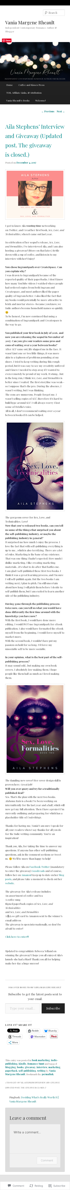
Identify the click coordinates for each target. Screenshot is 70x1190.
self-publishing (27, 1070)
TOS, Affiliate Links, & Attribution (24, 92)
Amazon (26, 875)
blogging (10, 1067)
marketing (54, 1067)
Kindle (22, 1063)
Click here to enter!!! (17, 936)
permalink (47, 1074)
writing (41, 1070)
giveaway (30, 1067)
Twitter (45, 866)
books (20, 1067)
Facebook (35, 866)
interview (42, 1067)
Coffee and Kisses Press (31, 84)
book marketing (41, 1060)
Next (61, 111)
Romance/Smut (35, 1063)
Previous (47, 111)
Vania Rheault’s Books (18, 100)
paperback (11, 1070)
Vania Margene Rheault (29, 22)
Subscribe (53, 1008)
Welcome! (40, 100)
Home (9, 84)
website (9, 883)
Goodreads (38, 870)
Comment (47, 1160)
